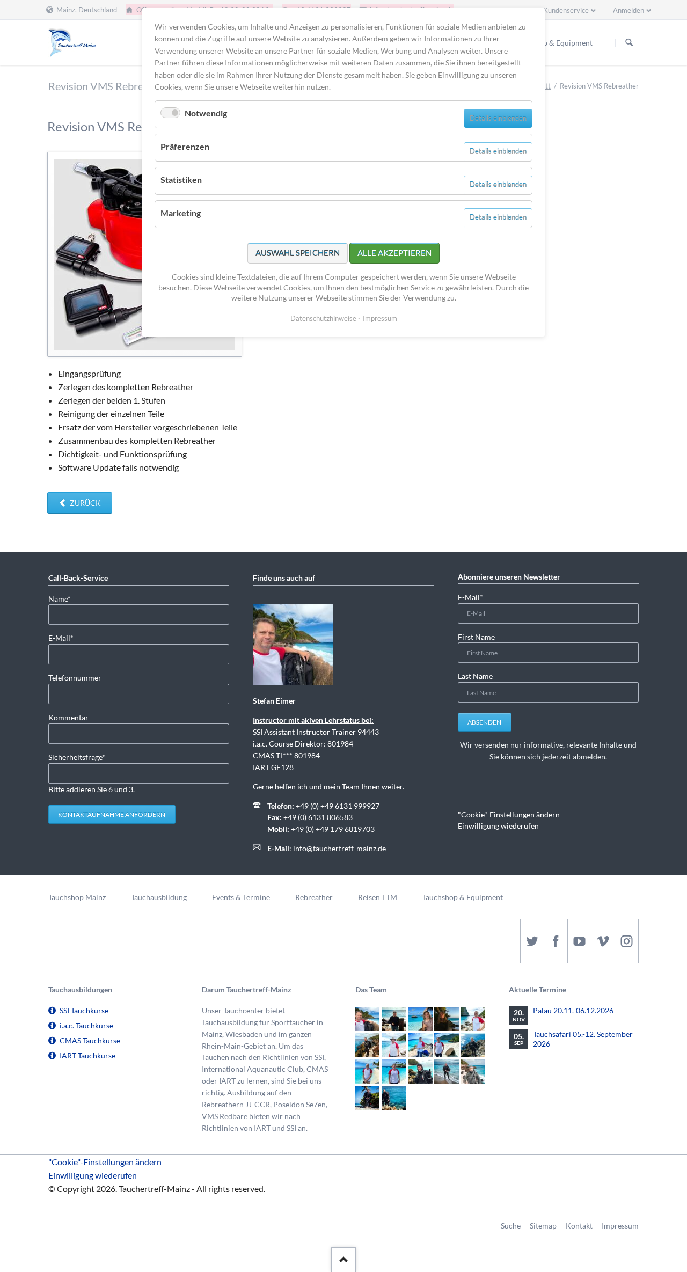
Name (65, 598)
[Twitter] (532, 941)
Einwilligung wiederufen (498, 825)
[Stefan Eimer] (293, 644)
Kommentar (68, 717)
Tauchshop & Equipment (462, 897)
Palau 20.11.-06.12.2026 (573, 1010)
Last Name (475, 676)
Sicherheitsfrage (76, 757)
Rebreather (314, 897)
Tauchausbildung (159, 897)
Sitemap (543, 1225)
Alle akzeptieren (394, 253)
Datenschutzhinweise (323, 318)
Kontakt (579, 1225)
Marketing (180, 213)
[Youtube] (579, 941)
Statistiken (181, 179)
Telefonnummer (74, 677)
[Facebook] (555, 941)
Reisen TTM (377, 897)
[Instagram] (626, 941)
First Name (476, 636)
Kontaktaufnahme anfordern (111, 814)
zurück (84, 502)
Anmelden (628, 10)
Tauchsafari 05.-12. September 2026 (583, 1038)
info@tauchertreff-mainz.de (339, 848)
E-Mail (65, 637)
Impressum (620, 1225)
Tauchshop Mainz (77, 897)
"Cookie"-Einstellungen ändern (509, 814)
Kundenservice (566, 10)
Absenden (484, 722)
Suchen (629, 43)
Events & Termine (241, 897)
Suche (511, 1225)
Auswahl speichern (297, 253)
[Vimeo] (603, 941)
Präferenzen (184, 146)
